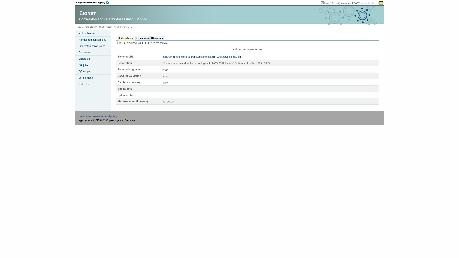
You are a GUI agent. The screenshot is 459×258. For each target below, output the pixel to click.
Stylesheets (142, 38)
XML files (84, 84)
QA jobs (83, 65)
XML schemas (87, 33)
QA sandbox (86, 77)
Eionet (93, 26)
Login (326, 2)
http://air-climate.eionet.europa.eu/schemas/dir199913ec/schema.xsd (201, 56)
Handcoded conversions (92, 39)
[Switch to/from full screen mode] (338, 3)
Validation (84, 58)
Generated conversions (92, 46)
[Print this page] (333, 3)
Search (356, 3)
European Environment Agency (98, 116)
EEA (92, 2)
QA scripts (85, 71)
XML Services (105, 26)
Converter (84, 52)
